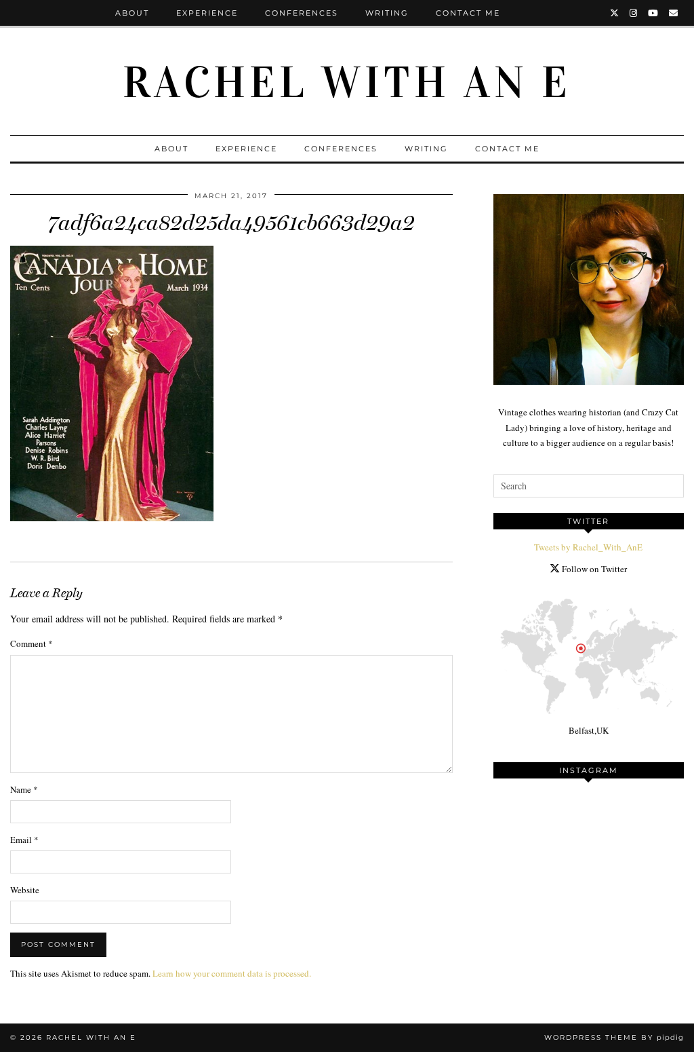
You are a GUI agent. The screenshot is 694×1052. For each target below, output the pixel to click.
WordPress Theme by (614, 1037)
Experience (207, 13)
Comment (31, 643)
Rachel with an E (347, 82)
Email (24, 839)
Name (24, 789)
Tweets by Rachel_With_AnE (588, 547)
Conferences (301, 13)
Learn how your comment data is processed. (231, 973)
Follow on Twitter (593, 569)
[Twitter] (615, 13)
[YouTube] (653, 13)
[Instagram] (634, 13)
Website (24, 890)
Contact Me (468, 13)
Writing (387, 13)
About (132, 13)
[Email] (674, 13)
